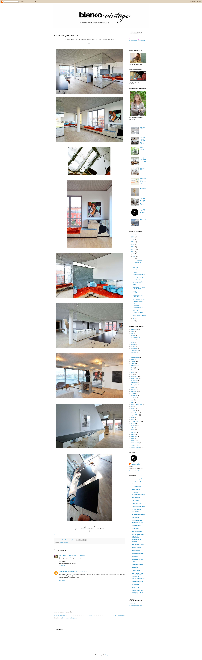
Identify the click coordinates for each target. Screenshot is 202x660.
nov (134, 256)
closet (132, 359)
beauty (133, 344)
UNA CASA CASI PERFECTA (137, 261)
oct (134, 259)
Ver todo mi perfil (134, 471)
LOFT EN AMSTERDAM (139, 315)
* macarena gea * (137, 479)
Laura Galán (62, 555)
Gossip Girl (134, 385)
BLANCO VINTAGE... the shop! (143, 210)
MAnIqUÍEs (143, 189)
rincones (133, 425)
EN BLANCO (134, 378)
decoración (134, 370)
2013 (133, 247)
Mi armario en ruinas (138, 544)
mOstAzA (135, 267)
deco (132, 368)
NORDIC (133, 411)
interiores (62, 542)
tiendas (133, 434)
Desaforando (63, 571)
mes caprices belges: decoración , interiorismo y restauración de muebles (138, 538)
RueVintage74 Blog (137, 564)
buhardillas (134, 348)
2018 (133, 234)
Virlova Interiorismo (137, 581)
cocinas (133, 361)
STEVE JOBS (136, 305)
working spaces (135, 447)
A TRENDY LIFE (136, 486)
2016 (133, 239)
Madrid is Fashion (137, 531)
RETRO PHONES (138, 277)
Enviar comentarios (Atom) (69, 618)
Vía (54, 534)
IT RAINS (135, 272)
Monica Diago (136, 550)
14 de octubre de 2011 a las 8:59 (76, 555)
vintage (133, 440)
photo (132, 419)
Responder (62, 566)
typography (134, 436)
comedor (133, 363)
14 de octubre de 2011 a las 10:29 (77, 571)
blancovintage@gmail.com (137, 40)
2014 (133, 244)
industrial (133, 389)
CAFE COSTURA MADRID (137, 295)
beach (133, 342)
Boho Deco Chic (136, 503)
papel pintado (135, 415)
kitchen (133, 393)
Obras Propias (135, 413)
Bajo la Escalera (135, 338)
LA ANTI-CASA (142, 128)
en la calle (134, 380)
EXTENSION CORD (138, 279)
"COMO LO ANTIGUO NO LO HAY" (139, 287)
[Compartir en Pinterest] (85, 540)
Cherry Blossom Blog (138, 506)
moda (132, 402)
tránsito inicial (136, 570)
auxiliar (133, 335)
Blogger (107, 655)
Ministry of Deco (136, 547)
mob (66, 542)
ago (134, 321)
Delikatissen (135, 517)
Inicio (90, 615)
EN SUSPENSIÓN (138, 282)
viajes (132, 438)
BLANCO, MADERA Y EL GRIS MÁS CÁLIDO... (143, 202)
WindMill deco (136, 584)
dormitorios (134, 376)
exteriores (134, 383)
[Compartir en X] (81, 540)
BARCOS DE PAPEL (138, 313)
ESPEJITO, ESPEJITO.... (137, 291)
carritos (133, 355)
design (133, 372)
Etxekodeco (135, 528)
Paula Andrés (65, 539)
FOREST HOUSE (142, 148)
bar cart (133, 340)
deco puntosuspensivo (138, 514)
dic (134, 254)
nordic (133, 408)
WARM (135, 270)
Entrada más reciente (60, 615)
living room (134, 395)
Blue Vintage (135, 500)
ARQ (132, 331)
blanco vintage (136, 497)
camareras (134, 353)
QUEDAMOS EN (135, 421)
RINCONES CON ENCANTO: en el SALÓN (143, 140)
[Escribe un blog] (79, 540)
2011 (133, 252)
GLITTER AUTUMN (138, 308)
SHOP (133, 430)
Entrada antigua (119, 615)
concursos (134, 365)
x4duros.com (136, 587)
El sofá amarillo (136, 525)
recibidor (133, 423)
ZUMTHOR (143, 219)
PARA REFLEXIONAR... (139, 275)
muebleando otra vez (138, 553)
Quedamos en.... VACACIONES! (143, 181)
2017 (133, 237)
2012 (133, 249)
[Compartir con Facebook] (83, 540)
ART (132, 333)
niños (132, 406)
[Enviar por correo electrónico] (77, 540)
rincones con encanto (139, 265)
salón (132, 428)
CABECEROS (135, 350)
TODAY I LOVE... (142, 169)
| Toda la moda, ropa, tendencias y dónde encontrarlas (138, 592)
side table (134, 432)
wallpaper (134, 445)
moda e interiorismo (136, 404)
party (132, 417)
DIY (132, 374)
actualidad (134, 329)
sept (134, 318)
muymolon (135, 556)
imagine (133, 387)
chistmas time (135, 357)
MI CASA (133, 398)
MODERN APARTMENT (139, 299)
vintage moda (135, 443)
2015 (133, 242)
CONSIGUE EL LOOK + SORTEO (143, 159)
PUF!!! (134, 284)
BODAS (133, 346)
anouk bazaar (136, 489)
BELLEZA (135, 310)
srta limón (135, 567)
